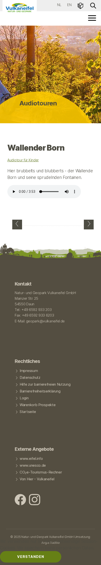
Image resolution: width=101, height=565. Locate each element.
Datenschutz (30, 377)
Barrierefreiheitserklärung (40, 391)
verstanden (30, 557)
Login (24, 398)
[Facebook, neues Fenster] (20, 500)
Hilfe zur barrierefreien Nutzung (45, 384)
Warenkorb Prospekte (37, 405)
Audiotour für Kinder (23, 160)
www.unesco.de (33, 465)
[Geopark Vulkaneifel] (19, 7)
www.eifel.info (31, 458)
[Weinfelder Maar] (17, 224)
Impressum (29, 371)
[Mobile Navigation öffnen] (92, 18)
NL (59, 5)
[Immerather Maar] (89, 224)
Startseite (28, 412)
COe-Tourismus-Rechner (41, 472)
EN (69, 5)
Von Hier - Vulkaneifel (37, 479)
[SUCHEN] (93, 5)
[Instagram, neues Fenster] (34, 500)
